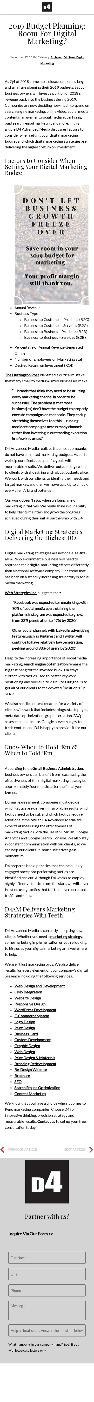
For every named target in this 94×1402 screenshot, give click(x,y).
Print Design (24, 1027)
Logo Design (24, 1021)
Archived (56, 57)
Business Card (26, 1033)
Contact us (46, 1121)
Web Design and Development (39, 985)
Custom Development (32, 1039)
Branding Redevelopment (35, 1063)
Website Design (27, 998)
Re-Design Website (30, 1069)
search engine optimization (45, 664)
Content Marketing (30, 1093)
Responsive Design (30, 1004)
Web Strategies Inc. (21, 592)
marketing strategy (66, 936)
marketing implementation (36, 942)
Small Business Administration (58, 768)
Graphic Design (27, 1045)
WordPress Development (35, 1009)
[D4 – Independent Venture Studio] (47, 7)
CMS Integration (28, 992)
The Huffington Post (22, 374)
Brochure (22, 1075)
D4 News (69, 57)
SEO (18, 1081)
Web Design (24, 1051)
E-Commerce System (31, 1015)
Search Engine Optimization (37, 1087)
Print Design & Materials (34, 1057)
